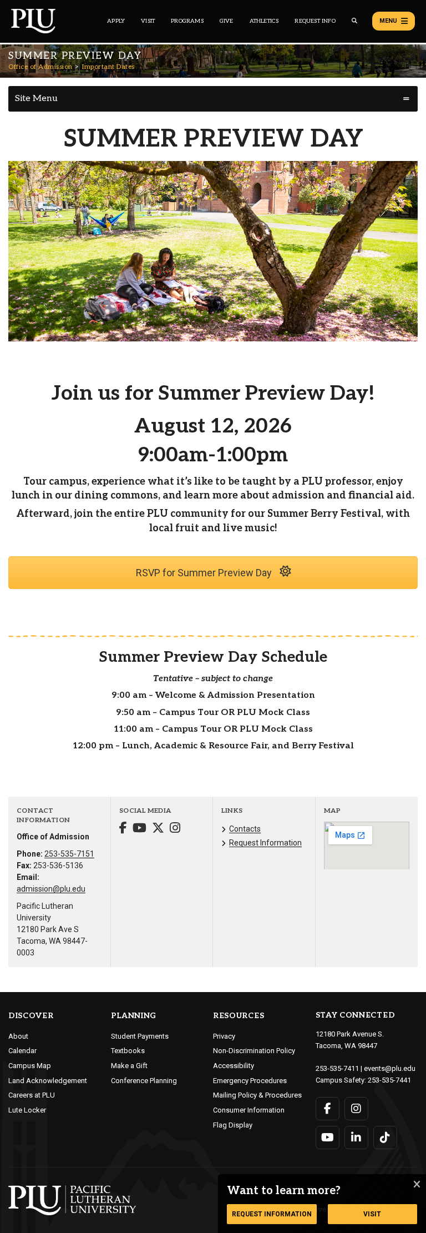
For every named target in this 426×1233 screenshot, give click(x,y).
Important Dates (108, 67)
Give (227, 21)
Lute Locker (27, 1110)
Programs (187, 21)
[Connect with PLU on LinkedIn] (356, 1137)
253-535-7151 (69, 853)
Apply (116, 21)
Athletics (264, 21)
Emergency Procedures (250, 1080)
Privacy (224, 1036)
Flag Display (232, 1125)
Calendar (22, 1050)
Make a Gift (129, 1065)
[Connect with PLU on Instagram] (356, 1108)
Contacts (245, 828)
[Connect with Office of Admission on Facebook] (123, 829)
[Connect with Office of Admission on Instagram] (175, 829)
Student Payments (140, 1036)
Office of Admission (40, 67)
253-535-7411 (337, 1068)
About (18, 1036)
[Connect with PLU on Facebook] (327, 1108)
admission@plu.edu (51, 888)
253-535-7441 (389, 1080)
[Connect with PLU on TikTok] (385, 1137)
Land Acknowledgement (47, 1080)
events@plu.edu (389, 1068)
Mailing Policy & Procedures (257, 1095)
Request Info (315, 21)
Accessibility (233, 1065)
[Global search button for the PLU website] (354, 21)
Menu (388, 20)
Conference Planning (144, 1080)
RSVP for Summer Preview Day (205, 572)
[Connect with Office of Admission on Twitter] (158, 829)
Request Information (265, 842)
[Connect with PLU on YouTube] (327, 1137)
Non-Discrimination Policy (254, 1050)
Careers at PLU (31, 1095)
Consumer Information (249, 1110)
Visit (148, 21)
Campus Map (29, 1065)
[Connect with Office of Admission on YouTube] (139, 829)
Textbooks (128, 1050)
